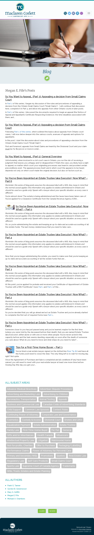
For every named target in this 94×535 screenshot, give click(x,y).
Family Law (13, 430)
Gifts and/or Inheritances (20, 435)
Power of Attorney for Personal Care (52, 450)
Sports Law (13, 466)
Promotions (47, 455)
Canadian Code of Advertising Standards (64, 404)
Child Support (14, 409)
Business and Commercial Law (23, 404)
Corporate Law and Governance (59, 414)
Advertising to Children (56, 394)
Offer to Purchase (45, 445)
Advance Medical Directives (21, 389)
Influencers (62, 435)
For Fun (55, 430)
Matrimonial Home (61, 440)
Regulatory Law (15, 461)
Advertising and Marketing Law (23, 394)
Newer (52, 511)
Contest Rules (60, 409)
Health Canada (45, 435)
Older (42, 511)
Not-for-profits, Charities (20, 445)
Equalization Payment (18, 425)
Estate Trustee (67, 425)
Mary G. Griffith (13, 492)
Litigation (43, 440)
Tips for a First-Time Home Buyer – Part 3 (39, 347)
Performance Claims (18, 450)
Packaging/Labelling (70, 445)
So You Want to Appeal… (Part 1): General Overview (33, 156)
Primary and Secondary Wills (22, 455)
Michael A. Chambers (16, 499)
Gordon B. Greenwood (16, 489)
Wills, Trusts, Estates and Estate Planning (28, 471)
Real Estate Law (77, 455)
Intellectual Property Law (20, 440)
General (67, 430)
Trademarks (69, 466)
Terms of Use (80, 527)
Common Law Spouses (37, 409)
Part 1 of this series (22, 132)
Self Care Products (38, 461)
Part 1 (40, 287)
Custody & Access (31, 419)
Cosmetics (12, 419)
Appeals (63, 399)
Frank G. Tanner (13, 485)
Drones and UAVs (73, 419)
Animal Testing (47, 399)
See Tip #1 (72, 351)
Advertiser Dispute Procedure (56, 389)
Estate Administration (45, 425)
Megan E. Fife (13, 495)
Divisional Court (53, 419)
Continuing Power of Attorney (22, 414)
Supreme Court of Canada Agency (41, 466)
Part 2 (9, 103)
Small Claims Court (61, 461)
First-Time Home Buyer (35, 430)
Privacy (88, 527)
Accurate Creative (85, 529)
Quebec (61, 455)
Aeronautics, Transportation (21, 399)
